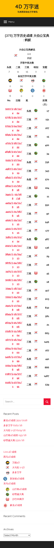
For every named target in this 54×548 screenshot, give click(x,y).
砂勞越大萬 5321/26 (13, 440)
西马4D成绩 (9, 456)
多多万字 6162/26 (12, 425)
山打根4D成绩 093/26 (14, 435)
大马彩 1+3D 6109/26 (14, 430)
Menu (11, 21)
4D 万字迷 (27, 6)
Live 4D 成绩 (9, 452)
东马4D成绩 (9, 483)
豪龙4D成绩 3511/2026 (15, 420)
